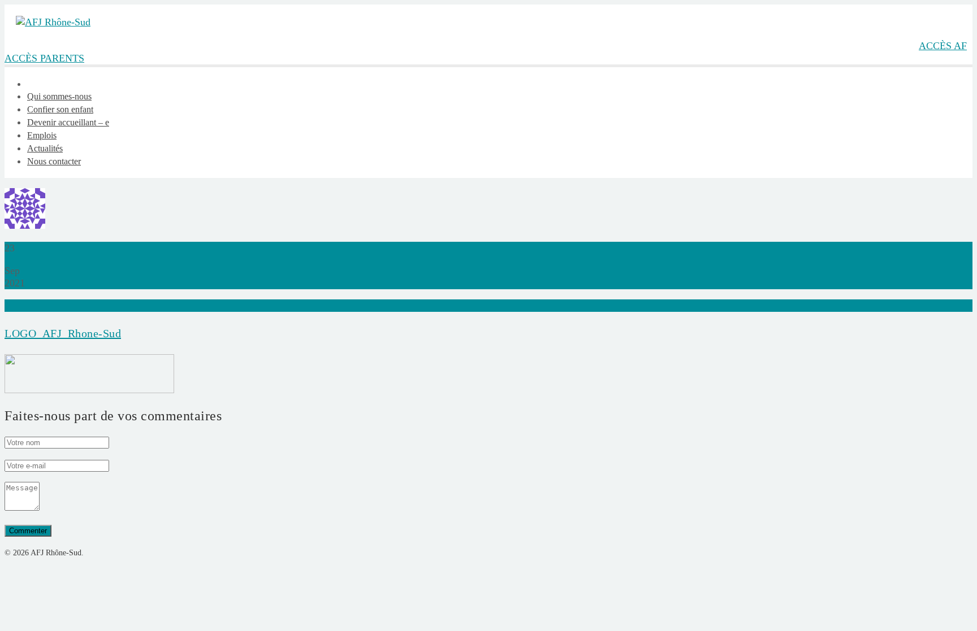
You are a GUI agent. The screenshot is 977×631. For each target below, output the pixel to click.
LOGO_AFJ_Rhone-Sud (63, 333)
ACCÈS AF (943, 45)
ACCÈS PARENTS (44, 58)
